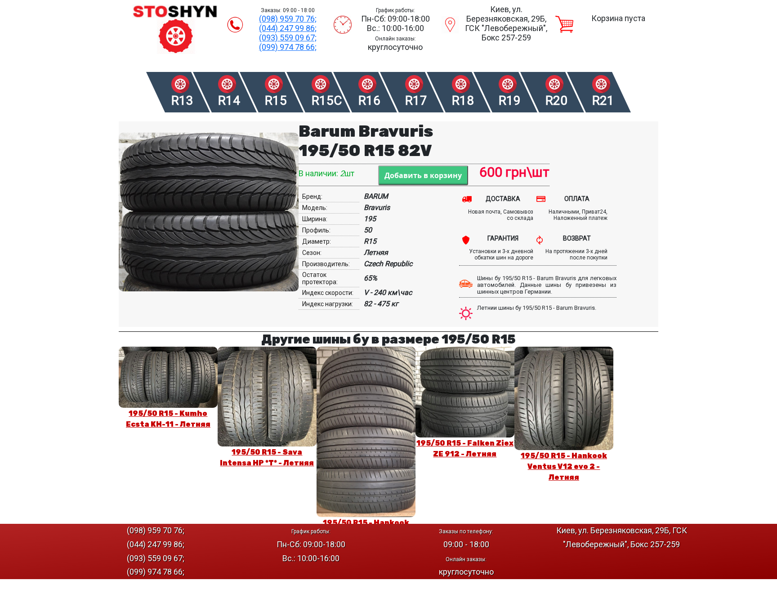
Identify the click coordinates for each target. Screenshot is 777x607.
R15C (326, 100)
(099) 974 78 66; (288, 47)
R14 (229, 100)
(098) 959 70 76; (288, 18)
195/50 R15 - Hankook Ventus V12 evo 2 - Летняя (564, 466)
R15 (276, 100)
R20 (556, 100)
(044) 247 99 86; (288, 28)
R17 (416, 100)
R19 (510, 100)
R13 (182, 100)
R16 (369, 100)
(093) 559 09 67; (288, 37)
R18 (463, 100)
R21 (603, 100)
